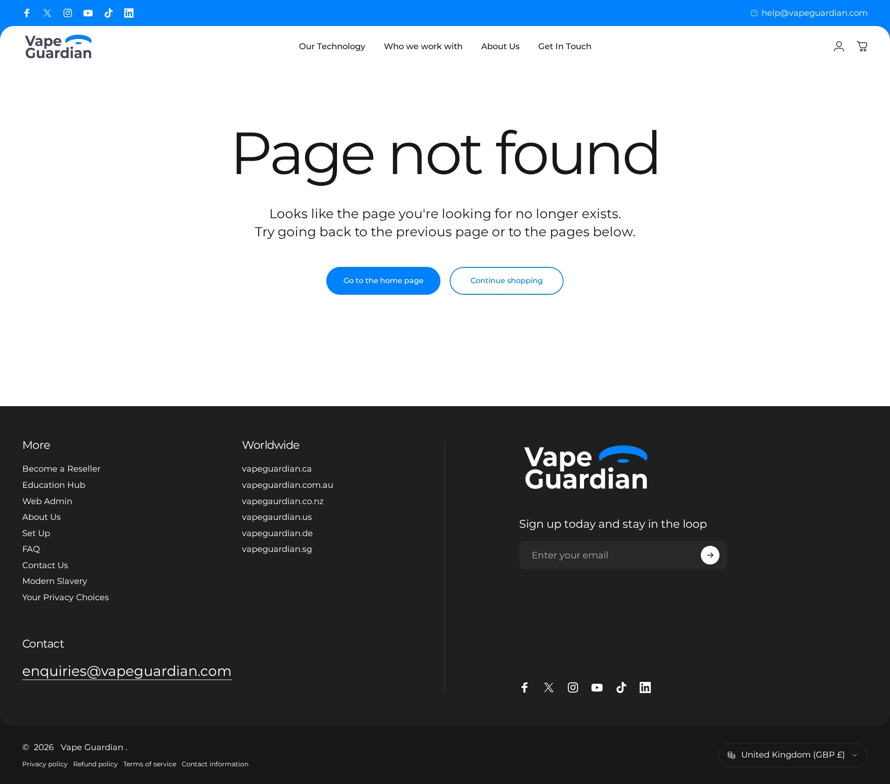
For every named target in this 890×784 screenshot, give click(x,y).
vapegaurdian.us (277, 517)
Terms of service (149, 764)
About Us (41, 517)
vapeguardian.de (277, 533)
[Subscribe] (710, 555)
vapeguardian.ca (277, 469)
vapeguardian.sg (277, 549)
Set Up (36, 533)
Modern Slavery (54, 581)
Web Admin (47, 501)
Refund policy (95, 764)
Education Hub (53, 485)
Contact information (215, 764)
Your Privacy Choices (65, 597)
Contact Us (45, 565)
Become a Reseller (61, 469)
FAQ (31, 549)
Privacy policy (45, 764)
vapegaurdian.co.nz (283, 501)
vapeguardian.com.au (287, 485)
